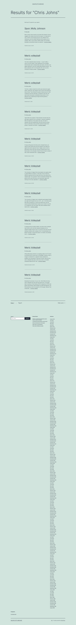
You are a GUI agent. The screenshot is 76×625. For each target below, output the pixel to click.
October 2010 (52, 388)
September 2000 (53, 570)
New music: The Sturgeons (38, 324)
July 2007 (52, 446)
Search (12, 316)
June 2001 (52, 556)
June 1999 (52, 592)
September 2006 (53, 461)
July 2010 (52, 392)
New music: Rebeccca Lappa (38, 325)
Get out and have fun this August (39, 322)
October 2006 (52, 460)
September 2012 (53, 353)
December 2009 (53, 403)
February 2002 (52, 544)
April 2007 (52, 451)
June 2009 (52, 412)
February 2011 (52, 382)
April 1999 (52, 595)
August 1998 (52, 607)
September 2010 (53, 389)
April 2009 (52, 415)
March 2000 (52, 579)
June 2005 (52, 484)
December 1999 (53, 583)
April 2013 (52, 343)
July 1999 (52, 591)
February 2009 (52, 418)
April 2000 (52, 577)
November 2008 (53, 422)
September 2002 (53, 534)
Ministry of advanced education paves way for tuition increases (40, 319)
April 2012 (52, 361)
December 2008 (53, 421)
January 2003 (52, 528)
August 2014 (52, 319)
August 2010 (52, 391)
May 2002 (52, 540)
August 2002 (52, 535)
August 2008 (52, 427)
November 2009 (53, 404)
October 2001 (52, 550)
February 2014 (52, 328)
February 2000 (52, 580)
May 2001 (52, 558)
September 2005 (53, 479)
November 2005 (53, 476)
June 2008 (52, 430)
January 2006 (52, 473)
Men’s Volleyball (32, 111)
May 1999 (52, 594)
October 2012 (52, 352)
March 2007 (52, 452)
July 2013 (52, 338)
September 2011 (53, 371)
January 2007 (52, 455)
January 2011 (52, 383)
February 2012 (52, 364)
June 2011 (52, 376)
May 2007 (52, 449)
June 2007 (52, 448)
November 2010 (53, 386)
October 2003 (52, 514)
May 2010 (52, 395)
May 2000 (52, 576)
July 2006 (52, 464)
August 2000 (52, 571)
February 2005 (52, 490)
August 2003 (52, 517)
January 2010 (52, 401)
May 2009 (52, 413)
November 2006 (53, 458)
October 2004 (52, 496)
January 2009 (52, 419)
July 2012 (52, 356)
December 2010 (53, 385)
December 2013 (53, 331)
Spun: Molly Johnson (35, 28)
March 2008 (52, 434)
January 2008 (52, 437)
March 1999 (52, 597)
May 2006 (52, 467)
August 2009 (52, 409)
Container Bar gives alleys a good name (40, 321)
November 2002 (53, 531)
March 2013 (52, 344)
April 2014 (52, 325)
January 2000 (52, 582)
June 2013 (52, 340)
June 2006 (52, 466)
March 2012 (52, 362)
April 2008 (52, 433)
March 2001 (52, 561)
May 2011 (51, 377)
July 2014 (52, 320)
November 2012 (53, 350)
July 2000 (52, 573)
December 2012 (53, 349)
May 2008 (52, 431)
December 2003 (53, 511)
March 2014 (52, 326)
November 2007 (53, 440)
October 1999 (52, 586)
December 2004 (53, 493)
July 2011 (51, 374)
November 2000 (53, 567)
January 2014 (52, 329)
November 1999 (53, 585)
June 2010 (52, 394)
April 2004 (52, 505)
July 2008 (52, 428)
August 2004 (52, 499)
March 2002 (52, 543)
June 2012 (52, 358)
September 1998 (53, 606)
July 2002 (52, 537)
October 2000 (52, 568)
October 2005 (52, 478)
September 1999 (53, 588)
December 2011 (53, 367)
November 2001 (53, 549)
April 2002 (52, 541)
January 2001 (52, 564)
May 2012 (52, 359)
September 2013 (53, 335)
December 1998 (53, 601)
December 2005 (53, 475)
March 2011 (52, 380)
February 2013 (52, 346)
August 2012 (52, 355)
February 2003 (52, 526)
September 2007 (53, 443)
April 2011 (52, 379)
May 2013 (52, 341)
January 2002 (52, 546)
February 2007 (52, 454)
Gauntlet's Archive (38, 4)
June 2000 (52, 574)
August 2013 (52, 337)
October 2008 (52, 424)
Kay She (27, 31)
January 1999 (52, 600)
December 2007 (53, 439)
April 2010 (52, 397)
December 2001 (53, 547)
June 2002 (52, 538)
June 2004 (52, 502)
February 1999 (52, 598)
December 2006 (53, 457)
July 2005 (52, 482)
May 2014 (52, 323)
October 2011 (52, 370)
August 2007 (52, 445)
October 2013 (52, 334)
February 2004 (53, 508)
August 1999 (52, 589)
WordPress (63, 620)
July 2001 (52, 555)
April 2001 (52, 559)
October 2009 (52, 406)
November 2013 (53, 332)
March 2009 (52, 416)
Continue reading (47, 42)
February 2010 (52, 400)
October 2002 (52, 532)
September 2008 (53, 425)
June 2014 (52, 322)
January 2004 (52, 510)
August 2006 (52, 463)
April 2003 (52, 523)
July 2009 (52, 410)
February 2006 (52, 472)
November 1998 (53, 603)
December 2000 (53, 565)
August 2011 (52, 373)
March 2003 (52, 525)
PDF (52, 620)
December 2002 (53, 529)
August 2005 (52, 481)
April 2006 (52, 469)
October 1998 (52, 604)
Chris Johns (28, 59)
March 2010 (52, 398)
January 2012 (52, 365)
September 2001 (53, 552)
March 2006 (52, 470)
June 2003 (52, 520)
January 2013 (52, 347)
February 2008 (52, 436)
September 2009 (53, 407)
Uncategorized (13, 614)
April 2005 (52, 487)
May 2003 (52, 522)
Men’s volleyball (32, 55)
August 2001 (52, 553)
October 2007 (52, 442)
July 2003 (52, 519)
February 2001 (52, 562)
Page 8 (20, 303)
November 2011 (53, 368)
